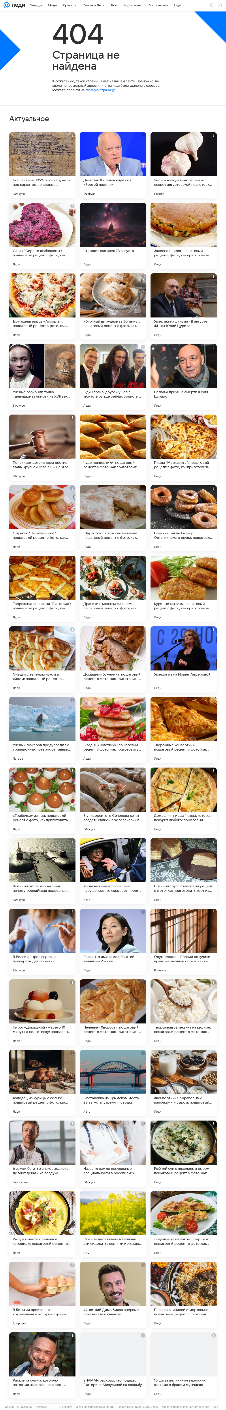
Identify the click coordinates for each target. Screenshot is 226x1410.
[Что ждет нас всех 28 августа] (113, 236)
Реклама (41, 1406)
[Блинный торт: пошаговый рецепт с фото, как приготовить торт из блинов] (184, 871)
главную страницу (100, 90)
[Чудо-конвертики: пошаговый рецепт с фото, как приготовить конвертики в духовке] (113, 448)
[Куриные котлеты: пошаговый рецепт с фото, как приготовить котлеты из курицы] (184, 589)
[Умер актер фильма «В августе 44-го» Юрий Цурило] (184, 306)
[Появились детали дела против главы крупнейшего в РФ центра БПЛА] (42, 448)
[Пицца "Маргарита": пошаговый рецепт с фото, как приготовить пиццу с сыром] (184, 448)
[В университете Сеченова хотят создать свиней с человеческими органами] (113, 801)
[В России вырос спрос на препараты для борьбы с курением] (42, 942)
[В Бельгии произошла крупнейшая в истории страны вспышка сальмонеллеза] (42, 1295)
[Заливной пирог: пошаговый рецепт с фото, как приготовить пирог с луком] (184, 236)
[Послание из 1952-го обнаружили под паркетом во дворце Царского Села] (42, 165)
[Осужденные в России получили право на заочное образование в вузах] (184, 942)
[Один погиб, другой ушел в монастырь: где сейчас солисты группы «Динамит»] (113, 377)
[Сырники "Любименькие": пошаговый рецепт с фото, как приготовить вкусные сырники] (42, 518)
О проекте (65, 1406)
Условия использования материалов (185, 1406)
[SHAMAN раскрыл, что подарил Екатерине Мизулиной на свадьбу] (113, 1365)
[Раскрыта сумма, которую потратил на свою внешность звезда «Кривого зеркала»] (42, 1365)
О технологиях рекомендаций (95, 1406)
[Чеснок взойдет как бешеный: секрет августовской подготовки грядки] (184, 165)
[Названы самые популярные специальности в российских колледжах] (113, 1154)
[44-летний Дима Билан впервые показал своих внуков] (113, 1295)
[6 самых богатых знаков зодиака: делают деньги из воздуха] (42, 1154)
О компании (24, 1406)
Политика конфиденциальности (138, 1406)
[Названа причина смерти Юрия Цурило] (184, 377)
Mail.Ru (9, 1406)
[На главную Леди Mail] (17, 5)
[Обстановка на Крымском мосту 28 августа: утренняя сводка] (113, 1083)
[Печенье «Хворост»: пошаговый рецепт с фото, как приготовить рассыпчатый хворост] (113, 1012)
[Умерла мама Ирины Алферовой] (184, 659)
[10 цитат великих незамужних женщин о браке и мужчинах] (184, 1365)
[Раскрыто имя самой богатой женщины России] (113, 942)
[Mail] (7, 5)
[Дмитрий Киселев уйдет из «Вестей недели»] (113, 165)
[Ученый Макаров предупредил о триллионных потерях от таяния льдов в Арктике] (42, 730)
